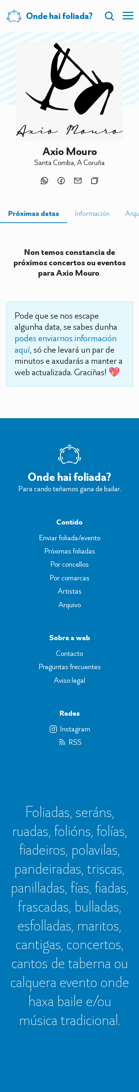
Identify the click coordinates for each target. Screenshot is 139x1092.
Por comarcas (69, 578)
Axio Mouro (69, 151)
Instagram (75, 729)
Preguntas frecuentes (69, 666)
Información (92, 213)
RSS (75, 742)
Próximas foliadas (69, 551)
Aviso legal (69, 680)
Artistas (70, 591)
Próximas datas (33, 213)
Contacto (69, 653)
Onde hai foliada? (69, 477)
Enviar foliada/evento (70, 537)
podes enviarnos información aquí (66, 344)
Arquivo (69, 604)
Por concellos (69, 564)
